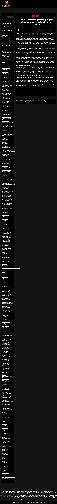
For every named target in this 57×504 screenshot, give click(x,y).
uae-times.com (5, 277)
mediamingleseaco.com (7, 408)
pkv (22, 491)
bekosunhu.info (5, 434)
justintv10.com (5, 405)
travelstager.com (5, 389)
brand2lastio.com (5, 360)
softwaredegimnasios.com (7, 236)
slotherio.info (4, 445)
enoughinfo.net (5, 460)
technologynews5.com (7, 227)
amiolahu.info (4, 425)
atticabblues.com (5, 168)
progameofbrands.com (7, 305)
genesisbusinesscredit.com (7, 376)
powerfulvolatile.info (6, 441)
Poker (32, 4)
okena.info (4, 131)
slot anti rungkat (27, 491)
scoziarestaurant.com (6, 243)
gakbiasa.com (5, 474)
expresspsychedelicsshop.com (8, 184)
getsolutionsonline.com (7, 336)
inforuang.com (5, 377)
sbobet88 (18, 491)
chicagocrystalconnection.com (8, 477)
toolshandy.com (5, 388)
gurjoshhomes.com (6, 113)
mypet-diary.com (5, 383)
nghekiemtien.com (6, 411)
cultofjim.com (5, 89)
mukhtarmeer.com (6, 213)
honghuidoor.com (5, 324)
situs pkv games (5, 56)
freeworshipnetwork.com (7, 158)
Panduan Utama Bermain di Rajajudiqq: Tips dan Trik (7, 23)
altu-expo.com (5, 143)
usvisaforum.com (5, 97)
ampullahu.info (5, 428)
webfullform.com (5, 298)
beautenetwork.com (6, 256)
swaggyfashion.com (6, 395)
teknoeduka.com (5, 228)
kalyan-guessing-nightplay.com (5, 342)
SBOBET (42, 4)
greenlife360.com (5, 289)
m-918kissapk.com (6, 471)
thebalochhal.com (6, 74)
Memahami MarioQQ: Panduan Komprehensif (7, 27)
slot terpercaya (11, 491)
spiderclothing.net (6, 125)
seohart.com (4, 244)
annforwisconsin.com (6, 86)
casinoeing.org (5, 454)
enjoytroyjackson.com (6, 180)
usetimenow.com (5, 347)
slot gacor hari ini (35, 491)
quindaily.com (5, 249)
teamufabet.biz (5, 297)
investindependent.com (7, 206)
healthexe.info (5, 420)
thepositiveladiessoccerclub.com (9, 151)
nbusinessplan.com (6, 287)
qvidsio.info (4, 442)
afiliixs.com (4, 162)
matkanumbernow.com (7, 310)
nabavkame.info (5, 473)
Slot (37, 4)
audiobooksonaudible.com (7, 255)
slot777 (53, 497)
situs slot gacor (4, 492)
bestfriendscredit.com (6, 135)
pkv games (18, 91)
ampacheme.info (5, 426)
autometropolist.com (6, 170)
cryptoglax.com (5, 105)
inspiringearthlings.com (7, 204)
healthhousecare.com (6, 195)
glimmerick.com (5, 90)
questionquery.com (6, 397)
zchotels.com (4, 224)
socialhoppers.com (6, 363)
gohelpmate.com (5, 350)
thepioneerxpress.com (7, 294)
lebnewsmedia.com (6, 119)
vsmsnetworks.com (6, 281)
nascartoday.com (5, 215)
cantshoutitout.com (6, 290)
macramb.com (5, 381)
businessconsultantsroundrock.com (9, 260)
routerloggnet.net (5, 315)
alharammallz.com (6, 163)
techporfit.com (5, 285)
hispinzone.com (5, 319)
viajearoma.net (5, 146)
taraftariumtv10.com (6, 396)
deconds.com (5, 265)
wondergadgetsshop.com (7, 126)
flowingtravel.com (5, 326)
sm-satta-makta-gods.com (6, 234)
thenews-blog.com (6, 229)
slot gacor (4, 51)
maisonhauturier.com (6, 209)
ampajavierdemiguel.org (7, 78)
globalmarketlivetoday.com (8, 191)
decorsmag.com (5, 301)
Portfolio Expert (31, 502)
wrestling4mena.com (6, 358)
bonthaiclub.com (5, 115)
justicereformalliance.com (7, 104)
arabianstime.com (6, 167)
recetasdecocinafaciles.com (8, 153)
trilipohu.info (4, 479)
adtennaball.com (5, 331)
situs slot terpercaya (48, 491)
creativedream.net (6, 364)
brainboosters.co (5, 80)
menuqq (4, 490)
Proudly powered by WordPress (19, 502)
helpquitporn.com (5, 198)
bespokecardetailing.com (7, 134)
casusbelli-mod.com (6, 117)
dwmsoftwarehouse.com (7, 179)
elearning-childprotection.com (6, 356)
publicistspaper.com (6, 248)
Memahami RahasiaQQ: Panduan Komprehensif (7, 31)
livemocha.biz (5, 456)
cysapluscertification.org (7, 446)
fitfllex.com (4, 375)
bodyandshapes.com (6, 258)
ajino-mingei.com (5, 109)
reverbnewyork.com (6, 94)
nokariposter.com (5, 340)
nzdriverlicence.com (6, 217)
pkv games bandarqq (16, 490)
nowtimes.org (5, 453)
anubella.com (5, 253)
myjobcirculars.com (6, 311)
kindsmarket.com (5, 379)
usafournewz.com (5, 73)
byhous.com (4, 469)
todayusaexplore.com (6, 70)
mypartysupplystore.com (7, 85)
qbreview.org (4, 306)
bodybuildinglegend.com (7, 399)
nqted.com (4, 216)
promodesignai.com (6, 247)
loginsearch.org (5, 449)
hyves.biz (4, 458)
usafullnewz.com (5, 66)
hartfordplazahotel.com (7, 470)
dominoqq (4, 54)
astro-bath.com (5, 141)
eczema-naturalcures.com (5, 139)
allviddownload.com (6, 299)
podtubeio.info (5, 440)
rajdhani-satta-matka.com (5, 352)
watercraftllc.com (6, 159)
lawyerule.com (5, 407)
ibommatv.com (5, 283)
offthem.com (4, 282)
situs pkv (40, 494)
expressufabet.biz (5, 291)
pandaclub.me (5, 466)
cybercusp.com (5, 262)
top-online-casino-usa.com (6, 323)
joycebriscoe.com (5, 82)
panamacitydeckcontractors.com (9, 385)
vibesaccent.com (5, 77)
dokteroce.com (5, 403)
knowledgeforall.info (6, 359)
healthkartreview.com (6, 196)
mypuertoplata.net (6, 293)
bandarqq (4, 55)
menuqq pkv (9, 496)
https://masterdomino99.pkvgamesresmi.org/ (28, 499)
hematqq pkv (22, 496)
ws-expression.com (6, 223)
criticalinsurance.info (6, 339)
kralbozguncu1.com (6, 207)
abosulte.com (5, 251)
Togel (52, 4)
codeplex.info (4, 130)
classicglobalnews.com (7, 261)
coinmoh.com (5, 172)
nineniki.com (4, 327)
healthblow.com (5, 348)
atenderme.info (5, 432)
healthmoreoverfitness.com (8, 313)
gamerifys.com (5, 278)
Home (28, 4)
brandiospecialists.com (7, 328)
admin (40, 24)
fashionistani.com (5, 186)
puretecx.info (4, 421)
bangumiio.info (5, 433)
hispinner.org (4, 338)
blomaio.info (4, 437)
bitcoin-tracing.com (6, 257)
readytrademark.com (6, 240)
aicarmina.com (5, 84)
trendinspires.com (6, 391)
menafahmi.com (5, 212)
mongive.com (5, 334)
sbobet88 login (27, 495)
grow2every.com (5, 194)
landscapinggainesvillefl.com (8, 208)
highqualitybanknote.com (7, 199)
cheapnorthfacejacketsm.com (8, 111)
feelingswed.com (5, 187)
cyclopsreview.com (6, 174)
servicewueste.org (6, 307)
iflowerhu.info (4, 475)
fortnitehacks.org (5, 448)
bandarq (52, 494)
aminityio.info (4, 424)
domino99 (4, 50)
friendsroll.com (5, 123)
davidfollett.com (5, 92)
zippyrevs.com (5, 309)
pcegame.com (5, 220)
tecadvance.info (5, 422)
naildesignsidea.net (6, 154)
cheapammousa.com (6, 150)
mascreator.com (5, 211)
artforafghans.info (6, 417)
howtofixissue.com (6, 295)
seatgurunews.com (6, 127)
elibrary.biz (4, 137)
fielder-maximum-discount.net (6, 373)
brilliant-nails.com (5, 400)
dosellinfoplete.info (6, 438)
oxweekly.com (5, 384)
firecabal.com (5, 188)
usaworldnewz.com (6, 69)
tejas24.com (4, 413)
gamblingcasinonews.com (7, 302)
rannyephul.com (5, 392)
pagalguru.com (5, 219)
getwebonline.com (6, 367)
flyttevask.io (4, 467)
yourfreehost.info (5, 110)
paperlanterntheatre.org (7, 156)
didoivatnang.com (5, 176)
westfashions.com (5, 387)
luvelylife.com (5, 380)
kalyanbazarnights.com (7, 320)
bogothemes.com (5, 107)
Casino (47, 4)
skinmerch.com (5, 96)
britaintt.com (4, 264)
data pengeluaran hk (6, 52)
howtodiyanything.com (7, 203)
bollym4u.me (4, 463)
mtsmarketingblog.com (7, 409)
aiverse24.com (5, 252)
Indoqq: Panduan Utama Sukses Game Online (7, 39)
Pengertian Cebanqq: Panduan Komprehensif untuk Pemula (7, 35)
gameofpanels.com (6, 344)
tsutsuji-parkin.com (6, 147)
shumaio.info (4, 444)
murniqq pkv (15, 496)
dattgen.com (4, 175)
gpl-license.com (5, 192)
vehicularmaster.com (6, 76)
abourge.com (4, 160)
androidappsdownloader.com (8, 346)
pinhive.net (4, 461)
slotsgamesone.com (6, 318)
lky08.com (4, 369)
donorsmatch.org (5, 452)
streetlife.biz (4, 457)
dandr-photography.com (7, 401)
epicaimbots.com (5, 182)
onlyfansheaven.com (6, 368)
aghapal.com (4, 142)
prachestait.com (5, 416)
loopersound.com (5, 101)
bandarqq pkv (50, 492)
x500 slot (41, 491)
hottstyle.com (5, 202)
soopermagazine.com (6, 237)
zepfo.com (4, 225)
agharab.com (5, 149)
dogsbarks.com (5, 178)
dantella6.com (5, 316)
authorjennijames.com (6, 145)
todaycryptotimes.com (7, 231)
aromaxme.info (5, 429)
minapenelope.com (6, 102)
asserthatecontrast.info (7, 430)
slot (22, 91)
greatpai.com (5, 155)
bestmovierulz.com (6, 98)
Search (3, 15)
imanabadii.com (5, 478)
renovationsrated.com (6, 241)
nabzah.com (4, 332)
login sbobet (49, 495)
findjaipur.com (5, 88)
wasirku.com (4, 412)
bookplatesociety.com (6, 118)
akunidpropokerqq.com (7, 133)
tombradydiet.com (6, 114)
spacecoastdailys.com (6, 239)
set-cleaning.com (5, 245)
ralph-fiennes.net (5, 371)
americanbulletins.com (7, 164)
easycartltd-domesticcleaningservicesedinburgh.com (11, 267)
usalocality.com (5, 72)
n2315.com (4, 365)
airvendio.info (4, 418)
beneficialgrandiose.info (7, 436)
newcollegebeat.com (6, 93)
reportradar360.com (6, 393)
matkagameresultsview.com (8, 335)
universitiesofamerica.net (7, 303)
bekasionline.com (5, 286)
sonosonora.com (5, 121)
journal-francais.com (6, 404)
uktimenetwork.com (6, 68)
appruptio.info (5, 481)
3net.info (3, 129)
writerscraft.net (5, 354)
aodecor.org (4, 450)
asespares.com (5, 166)
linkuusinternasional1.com (7, 122)
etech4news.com (5, 183)
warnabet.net (5, 462)
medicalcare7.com (6, 330)
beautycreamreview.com (7, 171)
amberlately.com (5, 81)
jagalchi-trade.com (6, 100)
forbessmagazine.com (6, 190)
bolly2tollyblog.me (6, 465)
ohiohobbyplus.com (6, 106)
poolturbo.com (5, 414)
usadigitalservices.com (6, 362)
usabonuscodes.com (6, 232)
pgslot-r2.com (5, 221)
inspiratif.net (4, 279)
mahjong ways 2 (47, 497)
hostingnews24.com (6, 200)
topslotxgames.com (6, 314)
